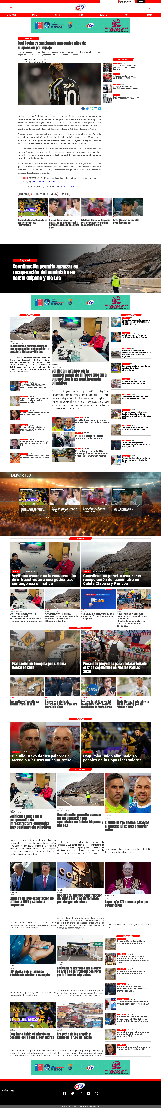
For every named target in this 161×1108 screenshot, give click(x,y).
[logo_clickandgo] (80, 11)
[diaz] (128, 812)
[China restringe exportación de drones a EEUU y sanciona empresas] (33, 890)
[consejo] (15, 415)
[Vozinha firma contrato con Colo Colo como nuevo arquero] (107, 88)
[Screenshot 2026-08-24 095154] (30, 339)
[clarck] (107, 98)
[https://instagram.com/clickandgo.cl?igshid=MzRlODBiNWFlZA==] (80, 1094)
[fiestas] (116, 414)
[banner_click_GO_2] (80, 32)
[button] (24, 194)
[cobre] (15, 458)
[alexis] (128, 215)
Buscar (141, 1)
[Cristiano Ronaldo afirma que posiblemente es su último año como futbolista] (96, 215)
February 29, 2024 (69, 186)
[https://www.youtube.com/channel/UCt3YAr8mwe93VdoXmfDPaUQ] (88, 1094)
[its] (116, 322)
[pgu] (15, 386)
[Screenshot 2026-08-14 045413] (98, 608)
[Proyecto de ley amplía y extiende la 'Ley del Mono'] (116, 383)
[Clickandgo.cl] (11, 9)
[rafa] (64, 215)
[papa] (128, 893)
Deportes (26, 490)
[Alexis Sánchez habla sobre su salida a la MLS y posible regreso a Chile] (15, 401)
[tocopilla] (116, 399)
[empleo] (116, 445)
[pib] (15, 444)
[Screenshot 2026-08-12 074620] (134, 608)
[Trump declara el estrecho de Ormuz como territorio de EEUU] (116, 460)
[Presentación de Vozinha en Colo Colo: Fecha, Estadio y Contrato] (107, 67)
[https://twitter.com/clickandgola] (72, 1094)
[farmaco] (116, 337)
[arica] (116, 353)
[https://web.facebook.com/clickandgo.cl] (64, 1094)
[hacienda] (15, 429)
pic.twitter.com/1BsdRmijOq (45, 181)
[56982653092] (96, 1094)
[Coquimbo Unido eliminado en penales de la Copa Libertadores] (33, 215)
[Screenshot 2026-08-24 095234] (81, 361)
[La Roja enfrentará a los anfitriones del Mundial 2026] (107, 77)
